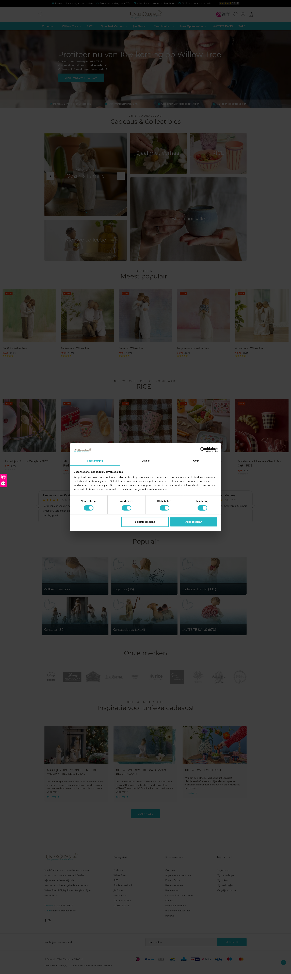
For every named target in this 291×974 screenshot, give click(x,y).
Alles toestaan (193, 521)
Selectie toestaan (145, 521)
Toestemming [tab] (95, 460)
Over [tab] (196, 460)
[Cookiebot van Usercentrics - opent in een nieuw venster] (203, 449)
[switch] (126, 508)
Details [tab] (145, 460)
